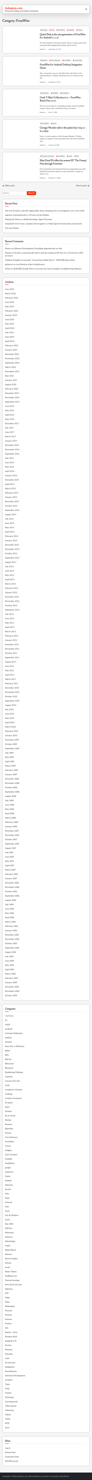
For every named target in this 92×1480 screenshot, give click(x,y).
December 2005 (12, 935)
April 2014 (9, 532)
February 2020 (11, 389)
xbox (7, 1428)
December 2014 (12, 501)
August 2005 (10, 952)
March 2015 (10, 488)
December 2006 (12, 883)
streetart (9, 1380)
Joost (7, 1211)
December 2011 (12, 644)
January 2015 (11, 497)
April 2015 (9, 484)
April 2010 (9, 722)
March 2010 (10, 727)
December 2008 (12, 779)
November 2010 (12, 692)
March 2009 (10, 766)
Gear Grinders (11, 1155)
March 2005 (10, 974)
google (8, 1168)
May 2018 (9, 419)
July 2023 (9, 332)
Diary (7, 1107)
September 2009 (12, 748)
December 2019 (12, 393)
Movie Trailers (11, 1259)
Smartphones (11, 1371)
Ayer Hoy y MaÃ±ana (14, 1046)
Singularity (9, 1367)
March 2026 (10, 293)
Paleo (7, 1302)
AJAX (7, 1025)
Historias (9, 1185)
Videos (80, 30)
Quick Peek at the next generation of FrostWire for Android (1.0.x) (63, 36)
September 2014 (12, 510)
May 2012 (9, 623)
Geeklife (71, 30)
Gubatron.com (14, 8)
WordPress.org (11, 1461)
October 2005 (11, 943)
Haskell (8, 1181)
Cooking (8, 1094)
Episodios (9, 1129)
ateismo (8, 1038)
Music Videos (11, 1272)
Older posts (10, 186)
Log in (7, 1448)
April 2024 (9, 328)
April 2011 (9, 675)
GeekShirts (65, 93)
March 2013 (10, 584)
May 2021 (9, 376)
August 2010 (10, 705)
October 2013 (11, 553)
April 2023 (9, 341)
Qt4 (6, 1328)
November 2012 (12, 601)
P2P (77, 156)
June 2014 (9, 523)
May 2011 (9, 670)
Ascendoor (45, 1476)
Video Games (10, 1406)
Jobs (7, 1207)
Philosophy (10, 1306)
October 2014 (11, 506)
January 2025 (11, 315)
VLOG (7, 1419)
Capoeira (9, 1077)
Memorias (9, 1233)
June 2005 (9, 961)
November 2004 (12, 991)
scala (7, 1358)
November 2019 (12, 397)
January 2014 (11, 540)
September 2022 (12, 363)
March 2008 (10, 818)
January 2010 (11, 735)
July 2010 (9, 709)
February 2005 (11, 978)
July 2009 (9, 753)
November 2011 (12, 649)
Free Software (55, 60)
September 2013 (12, 558)
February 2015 (11, 493)
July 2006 (9, 904)
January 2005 (11, 982)
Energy (8, 1120)
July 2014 (9, 519)
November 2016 (12, 449)
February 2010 (11, 731)
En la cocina (10, 1116)
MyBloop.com (11, 1276)
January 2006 (11, 930)
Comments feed (12, 1457)
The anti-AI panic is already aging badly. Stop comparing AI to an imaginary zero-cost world (44, 211)
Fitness (8, 1133)
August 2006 (10, 900)
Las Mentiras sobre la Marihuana (30, 264)
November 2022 (12, 358)
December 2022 (12, 354)
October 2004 (11, 995)
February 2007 (11, 874)
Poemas (8, 1319)
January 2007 (11, 878)
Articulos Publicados (14, 1033)
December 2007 (12, 831)
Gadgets (8, 1150)
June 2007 (9, 857)
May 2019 (9, 410)
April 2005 (9, 969)
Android (44, 30)
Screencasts (78, 60)
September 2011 (12, 657)
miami (7, 1246)
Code (52, 30)
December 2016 (12, 445)
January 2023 (11, 350)
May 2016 (9, 467)
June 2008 (9, 805)
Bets (7, 1055)
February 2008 (11, 822)
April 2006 (9, 917)
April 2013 (9, 579)
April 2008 (9, 813)
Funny (8, 1146)
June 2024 (9, 319)
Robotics (9, 1350)
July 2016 (9, 458)
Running (8, 1354)
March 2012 (10, 631)
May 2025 (9, 306)
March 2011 (10, 679)
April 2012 (9, 627)
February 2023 (11, 345)
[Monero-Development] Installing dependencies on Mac (38, 248)
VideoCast (9, 1410)
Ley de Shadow (11, 1215)
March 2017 (10, 436)
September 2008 (12, 792)
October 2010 (11, 696)
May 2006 (9, 913)
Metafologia (10, 1241)
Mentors (8, 1237)
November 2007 (12, 835)
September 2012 (12, 610)
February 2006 (11, 926)
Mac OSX (9, 1224)
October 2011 (11, 653)
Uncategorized (11, 1402)
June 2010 (9, 714)
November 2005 (12, 939)
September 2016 (12, 454)
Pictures (8, 1311)
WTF (7, 1423)
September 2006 (12, 896)
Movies (8, 1263)
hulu (7, 1194)
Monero (8, 1254)
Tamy (7, 1384)
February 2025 (11, 311)
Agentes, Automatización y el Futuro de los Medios (27, 215)
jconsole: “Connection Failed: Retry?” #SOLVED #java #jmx (49, 260)
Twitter (8, 1393)
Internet (8, 1202)
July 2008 (9, 800)
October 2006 (11, 891)
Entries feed (10, 1452)
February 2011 (11, 683)
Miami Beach (10, 1250)
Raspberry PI (10, 1341)
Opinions (9, 1289)
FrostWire (61, 30)
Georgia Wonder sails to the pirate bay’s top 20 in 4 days (62, 129)
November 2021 (12, 371)
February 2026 (11, 298)
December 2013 (12, 545)
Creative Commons (48, 156)
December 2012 (12, 597)
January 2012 (11, 640)
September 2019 (12, 402)
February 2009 (11, 770)
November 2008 (12, 783)
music (54, 123)
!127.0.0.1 (9, 1016)
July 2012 (9, 614)
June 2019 (9, 406)
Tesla (7, 1389)
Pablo (7, 1298)
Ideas (7, 1198)
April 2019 (9, 415)
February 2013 (11, 588)
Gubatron (9, 1172)
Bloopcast (9, 1068)
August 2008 (10, 796)
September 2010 (12, 701)
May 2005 (9, 965)
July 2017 (9, 428)
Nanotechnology (12, 1280)
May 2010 (9, 718)
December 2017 (12, 423)
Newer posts (81, 186)
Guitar (8, 1176)
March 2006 (10, 922)
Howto (8, 1189)
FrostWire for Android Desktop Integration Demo (61, 66)
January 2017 (11, 441)
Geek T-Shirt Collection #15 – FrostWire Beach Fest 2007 (60, 99)
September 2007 (12, 844)
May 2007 (9, 861)
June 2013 (9, 571)
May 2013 (9, 575)
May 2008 (9, 809)
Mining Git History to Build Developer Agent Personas (28, 219)
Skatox (8, 248)
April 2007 (9, 865)
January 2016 (11, 475)
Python (8, 1324)
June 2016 (9, 462)
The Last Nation (12, 228)
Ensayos (8, 1124)
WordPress (64, 1476)
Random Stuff (11, 1337)
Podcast (8, 1315)
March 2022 (10, 367)
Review (8, 1345)
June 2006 (9, 909)
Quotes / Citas (11, 1332)
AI (6, 1020)
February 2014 (11, 536)
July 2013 (9, 566)
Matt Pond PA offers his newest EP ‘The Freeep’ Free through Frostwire (63, 162)
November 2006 (12, 887)
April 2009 (9, 761)
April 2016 (9, 471)
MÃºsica (8, 1228)
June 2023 (9, 337)
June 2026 (9, 289)
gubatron (42, 49)
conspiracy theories (13, 1090)
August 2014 (10, 514)
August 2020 (10, 384)
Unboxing (9, 1397)
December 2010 (12, 688)
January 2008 (11, 826)
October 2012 (11, 605)
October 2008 (11, 787)
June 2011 (9, 666)
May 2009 (9, 757)
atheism (8, 1042)
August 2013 (10, 562)
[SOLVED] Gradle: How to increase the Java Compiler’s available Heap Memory (47, 269)
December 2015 (12, 480)
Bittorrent (9, 1064)
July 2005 (9, 956)
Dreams (8, 1111)
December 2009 (12, 740)
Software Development (15, 1376)
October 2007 (11, 839)
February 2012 (11, 636)
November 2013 (12, 549)
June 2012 (9, 618)
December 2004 (12, 987)
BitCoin (8, 1059)
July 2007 (9, 852)
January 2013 (11, 592)
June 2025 (9, 302)
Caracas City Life (12, 1081)
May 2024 (9, 324)
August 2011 (10, 662)
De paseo (9, 1103)
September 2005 (12, 948)
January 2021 (11, 380)
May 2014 (9, 527)
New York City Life (13, 1285)
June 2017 (9, 432)
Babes (7, 1051)
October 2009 (11, 744)
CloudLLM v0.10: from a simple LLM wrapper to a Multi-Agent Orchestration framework (43, 224)
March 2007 (10, 870)
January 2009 (11, 774)
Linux (7, 1220)
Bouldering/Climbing (14, 1072)
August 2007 (10, 848)
